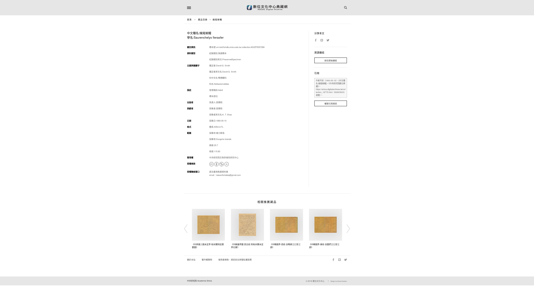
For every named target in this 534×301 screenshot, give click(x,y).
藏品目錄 (203, 19)
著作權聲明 (207, 259)
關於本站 (191, 259)
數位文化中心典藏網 (267, 7)
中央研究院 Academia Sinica (199, 280)
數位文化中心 (318, 281)
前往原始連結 (330, 60)
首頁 (189, 19)
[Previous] (188, 229)
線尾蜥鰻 (217, 19)
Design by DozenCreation (339, 281)
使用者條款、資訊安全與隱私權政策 (235, 259)
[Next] (346, 229)
